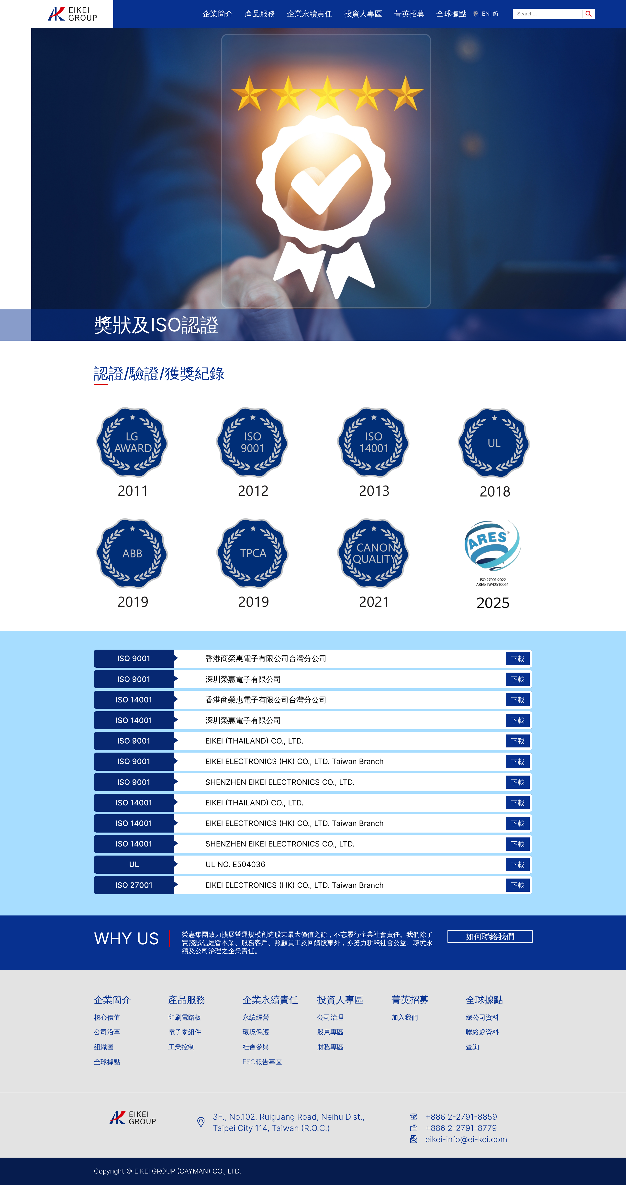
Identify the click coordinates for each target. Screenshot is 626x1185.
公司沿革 (107, 1032)
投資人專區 (363, 14)
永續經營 (256, 1017)
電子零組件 (184, 1032)
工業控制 (181, 1047)
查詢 (472, 1047)
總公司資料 (482, 1017)
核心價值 (107, 1017)
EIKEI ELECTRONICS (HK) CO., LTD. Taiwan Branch (294, 761)
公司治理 (330, 1017)
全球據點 (451, 14)
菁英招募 (409, 14)
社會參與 (256, 1047)
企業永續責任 (309, 14)
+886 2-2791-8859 (461, 1117)
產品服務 (260, 14)
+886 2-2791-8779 (461, 1128)
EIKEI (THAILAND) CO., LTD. (254, 741)
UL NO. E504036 (235, 864)
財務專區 (330, 1047)
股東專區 (330, 1032)
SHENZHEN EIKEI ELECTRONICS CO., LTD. (280, 782)
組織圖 (104, 1047)
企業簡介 (217, 14)
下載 (518, 659)
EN (486, 14)
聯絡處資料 (482, 1032)
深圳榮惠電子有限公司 (243, 679)
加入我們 (404, 1017)
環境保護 (256, 1032)
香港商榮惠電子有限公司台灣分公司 (266, 658)
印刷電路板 (184, 1017)
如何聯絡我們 (490, 936)
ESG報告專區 (262, 1062)
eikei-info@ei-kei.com (466, 1139)
